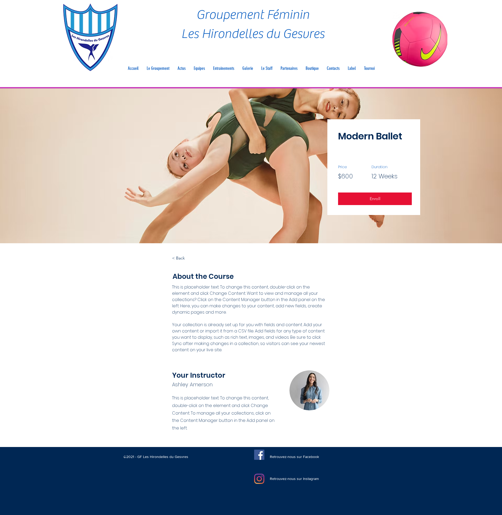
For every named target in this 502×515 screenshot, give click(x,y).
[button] (157, 68)
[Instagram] (259, 479)
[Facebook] (259, 455)
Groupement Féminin (252, 14)
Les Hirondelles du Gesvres (252, 33)
